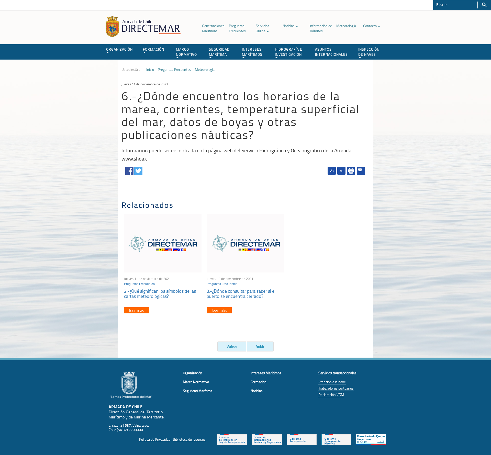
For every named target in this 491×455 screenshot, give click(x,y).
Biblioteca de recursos (189, 439)
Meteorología (346, 25)
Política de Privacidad (154, 439)
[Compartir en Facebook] (129, 169)
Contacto (370, 25)
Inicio (150, 69)
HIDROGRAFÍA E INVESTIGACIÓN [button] (288, 52)
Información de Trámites (320, 28)
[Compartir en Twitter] (138, 169)
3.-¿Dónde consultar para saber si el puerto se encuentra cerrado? (241, 293)
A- (341, 170)
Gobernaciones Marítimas (213, 28)
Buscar (484, 5)
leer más (136, 310)
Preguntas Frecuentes (237, 28)
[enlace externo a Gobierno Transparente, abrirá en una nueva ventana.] (302, 439)
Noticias (289, 25)
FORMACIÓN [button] (153, 49)
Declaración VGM (331, 394)
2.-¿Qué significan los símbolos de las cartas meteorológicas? (160, 293)
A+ (332, 170)
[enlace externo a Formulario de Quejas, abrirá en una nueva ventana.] (371, 439)
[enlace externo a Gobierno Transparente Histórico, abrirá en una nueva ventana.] (336, 439)
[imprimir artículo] (351, 171)
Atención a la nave (332, 381)
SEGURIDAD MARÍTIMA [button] (219, 52)
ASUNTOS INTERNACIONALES (331, 52)
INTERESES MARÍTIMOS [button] (252, 52)
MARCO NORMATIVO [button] (186, 52)
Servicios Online (262, 28)
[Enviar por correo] (361, 171)
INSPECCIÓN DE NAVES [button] (369, 52)
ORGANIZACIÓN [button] (119, 49)
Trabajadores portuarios (336, 388)
